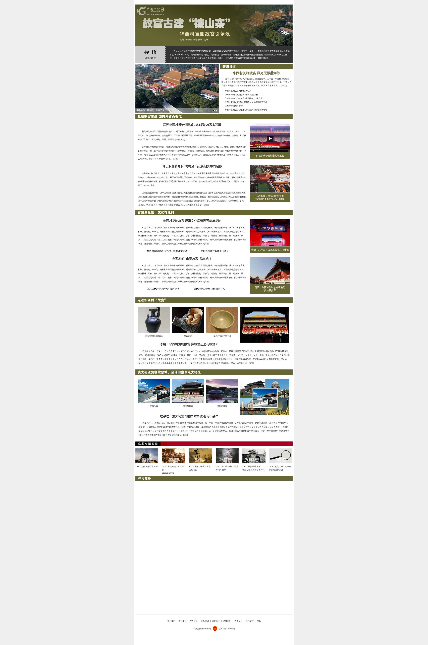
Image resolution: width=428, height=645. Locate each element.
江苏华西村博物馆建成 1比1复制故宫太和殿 (192, 124)
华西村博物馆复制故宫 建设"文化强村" (242, 94)
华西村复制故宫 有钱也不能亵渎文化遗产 (168, 251)
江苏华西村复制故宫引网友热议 (163, 289)
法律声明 (227, 621)
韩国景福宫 (188, 406)
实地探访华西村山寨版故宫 (270, 155)
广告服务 (194, 621)
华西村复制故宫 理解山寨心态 (238, 91)
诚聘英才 (250, 621)
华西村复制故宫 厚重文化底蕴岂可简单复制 (192, 220)
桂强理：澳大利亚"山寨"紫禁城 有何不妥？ (189, 416)
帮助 (259, 621)
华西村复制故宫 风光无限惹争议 (256, 73)
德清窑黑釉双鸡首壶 (154, 336)
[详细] (175, 159)
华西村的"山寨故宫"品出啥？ (192, 258)
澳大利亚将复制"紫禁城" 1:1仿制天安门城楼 (192, 166)
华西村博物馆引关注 (234, 106)
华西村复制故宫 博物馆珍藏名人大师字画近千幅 (246, 102)
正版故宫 (154, 406)
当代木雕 (188, 336)
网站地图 (216, 621)
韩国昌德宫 (222, 406)
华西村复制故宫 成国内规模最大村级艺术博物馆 (246, 110)
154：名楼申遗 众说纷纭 (146, 466)
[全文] (284, 85)
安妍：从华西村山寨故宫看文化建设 (270, 249)
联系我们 (205, 621)
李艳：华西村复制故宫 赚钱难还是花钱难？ (189, 344)
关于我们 (171, 621)
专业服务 (182, 621)
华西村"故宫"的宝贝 (222, 336)
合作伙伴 (238, 621)
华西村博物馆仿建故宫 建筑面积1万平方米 (243, 98)
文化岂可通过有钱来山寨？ (215, 251)
